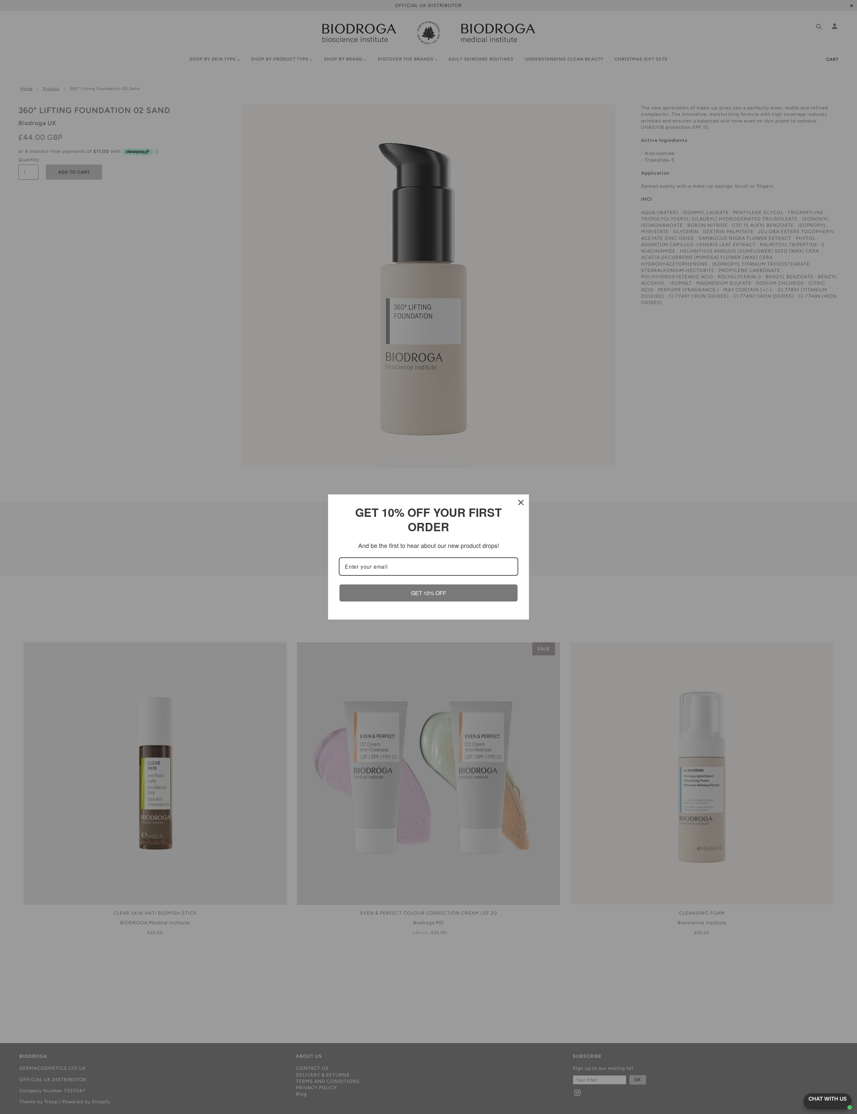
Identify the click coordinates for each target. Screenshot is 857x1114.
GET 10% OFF (428, 593)
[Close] (521, 502)
